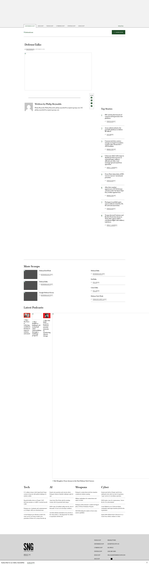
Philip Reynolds (30, 49)
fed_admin (96, 282)
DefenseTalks (43, 282)
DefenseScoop (30, 26)
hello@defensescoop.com (116, 555)
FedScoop (49, 26)
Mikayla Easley (111, 121)
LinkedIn (114, 558)
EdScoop (81, 26)
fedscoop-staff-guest (100, 299)
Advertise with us (113, 544)
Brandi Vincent (111, 149)
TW (111, 558)
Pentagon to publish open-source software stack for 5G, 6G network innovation (114, 203)
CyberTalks (94, 288)
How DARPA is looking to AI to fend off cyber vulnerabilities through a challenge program (36, 329)
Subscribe (119, 32)
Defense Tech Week (97, 296)
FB (108, 558)
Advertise (120, 26)
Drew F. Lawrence (112, 167)
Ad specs (110, 547)
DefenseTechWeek (45, 271)
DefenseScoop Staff (47, 274)
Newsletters (112, 540)
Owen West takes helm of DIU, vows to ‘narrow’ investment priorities (114, 175)
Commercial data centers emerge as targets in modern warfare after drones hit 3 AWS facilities (114, 143)
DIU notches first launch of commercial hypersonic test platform (114, 116)
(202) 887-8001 (112, 551)
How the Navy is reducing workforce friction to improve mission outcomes (27, 327)
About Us (27, 554)
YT (117, 558)
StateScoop (71, 26)
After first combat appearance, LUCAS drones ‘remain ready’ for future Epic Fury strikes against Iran (114, 189)
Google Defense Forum (46, 293)
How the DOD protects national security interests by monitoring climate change (46, 328)
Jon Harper (110, 134)
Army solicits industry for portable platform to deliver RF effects (114, 129)
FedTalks (94, 279)
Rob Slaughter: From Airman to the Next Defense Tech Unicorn (74, 481)
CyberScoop (60, 26)
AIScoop (40, 26)
